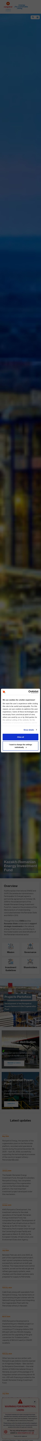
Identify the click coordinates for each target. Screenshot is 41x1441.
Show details (29, 730)
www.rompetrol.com (24, 1433)
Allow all (20, 737)
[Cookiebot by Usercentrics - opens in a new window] (28, 691)
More (11, 1103)
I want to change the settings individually (20, 745)
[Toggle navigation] (37, 17)
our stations (14, 1063)
